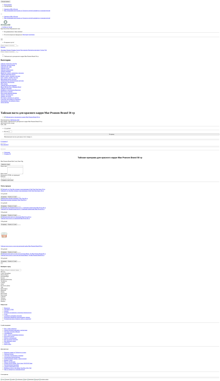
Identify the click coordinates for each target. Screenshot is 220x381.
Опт (45, 50)
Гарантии (7, 342)
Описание (7, 152)
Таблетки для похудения (8, 65)
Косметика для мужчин (7, 82)
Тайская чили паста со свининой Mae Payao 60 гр (15, 218)
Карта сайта (7, 344)
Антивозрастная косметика (12, 357)
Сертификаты (8, 333)
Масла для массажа (9, 361)
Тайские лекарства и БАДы (9, 63)
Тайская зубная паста (7, 70)
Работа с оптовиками (10, 338)
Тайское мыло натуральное (9, 85)
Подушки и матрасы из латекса (10, 97)
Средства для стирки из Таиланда (10, 99)
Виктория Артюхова (29, 34)
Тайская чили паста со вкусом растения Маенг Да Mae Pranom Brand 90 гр (22, 255)
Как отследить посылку (11, 339)
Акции (18, 50)
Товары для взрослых (7, 94)
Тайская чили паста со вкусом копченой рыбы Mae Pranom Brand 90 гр (21, 246)
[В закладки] (3, 143)
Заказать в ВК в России (11, 9)
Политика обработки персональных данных (17, 317)
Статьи (42, 50)
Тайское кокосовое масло (8, 74)
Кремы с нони (8, 360)
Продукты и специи (6, 91)
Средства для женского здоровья (13, 355)
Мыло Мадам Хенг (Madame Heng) (11, 87)
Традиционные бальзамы (11, 365)
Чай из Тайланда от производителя (14, 369)
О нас (5, 314)
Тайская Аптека (8, 354)
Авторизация (8, 6)
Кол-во (6, 131)
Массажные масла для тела (8, 79)
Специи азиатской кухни (11, 366)
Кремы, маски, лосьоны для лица (10, 76)
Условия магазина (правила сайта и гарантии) (17, 319)
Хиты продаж (5, 102)
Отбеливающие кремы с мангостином (15, 358)
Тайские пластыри (6, 88)
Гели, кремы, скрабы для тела (9, 77)
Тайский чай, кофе (6, 66)
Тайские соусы (5, 68)
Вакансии (7, 308)
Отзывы (13, 50)
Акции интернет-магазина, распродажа (15, 330)
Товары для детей (6, 96)
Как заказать (24, 50)
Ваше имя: (4, 166)
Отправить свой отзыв (7, 180)
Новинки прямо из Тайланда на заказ (15, 352)
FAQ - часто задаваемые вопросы (14, 335)
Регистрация (8, 4)
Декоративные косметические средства (12, 80)
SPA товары (4, 84)
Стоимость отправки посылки (13, 315)
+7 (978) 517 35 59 (6, 27)
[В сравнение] (5, 143)
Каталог (3, 47)
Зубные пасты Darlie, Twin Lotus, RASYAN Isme (18, 363)
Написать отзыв (5, 164)
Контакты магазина (34, 50)
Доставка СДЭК (9, 309)
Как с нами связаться (10, 328)
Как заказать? (5, 144)
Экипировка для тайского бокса (10, 101)
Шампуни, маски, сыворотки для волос (12, 73)
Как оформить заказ (10, 341)
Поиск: (3, 270)
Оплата (8, 50)
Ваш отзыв (4, 173)
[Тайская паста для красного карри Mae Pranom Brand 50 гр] (22, 117)
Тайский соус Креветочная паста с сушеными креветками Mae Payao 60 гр (22, 209)
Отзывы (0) (7, 154)
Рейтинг (3, 176)
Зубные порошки (6, 71)
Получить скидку (9, 336)
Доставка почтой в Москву (12, 331)
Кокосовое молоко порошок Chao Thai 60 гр (13, 200)
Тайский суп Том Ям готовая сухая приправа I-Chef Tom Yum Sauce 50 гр (22, 191)
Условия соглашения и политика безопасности (17, 312)
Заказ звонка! (13, 31)
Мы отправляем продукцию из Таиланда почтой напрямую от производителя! (27, 10)
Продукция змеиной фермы (9, 93)
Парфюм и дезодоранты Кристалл (11, 90)
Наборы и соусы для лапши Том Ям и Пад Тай (17, 368)
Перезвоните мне (15, 28)
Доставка (3, 50)
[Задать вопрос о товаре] (1, 143)
